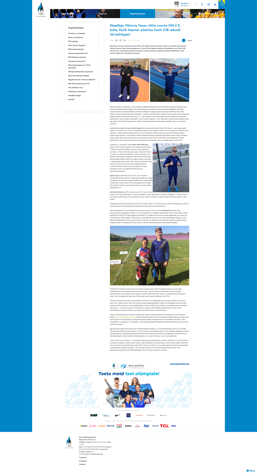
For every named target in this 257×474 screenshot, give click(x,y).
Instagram (83, 461)
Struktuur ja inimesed (76, 33)
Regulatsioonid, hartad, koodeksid (81, 79)
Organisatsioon (76, 27)
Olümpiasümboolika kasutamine (80, 71)
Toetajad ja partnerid (76, 61)
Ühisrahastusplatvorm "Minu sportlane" (79, 66)
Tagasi (189, 40)
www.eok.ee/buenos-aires (125, 317)
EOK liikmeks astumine (77, 57)
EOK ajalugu (73, 41)
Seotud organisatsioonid (77, 53)
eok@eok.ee (89, 452)
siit (101, 454)
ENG (195, 4)
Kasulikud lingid (74, 95)
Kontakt (71, 99)
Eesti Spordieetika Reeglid (78, 75)
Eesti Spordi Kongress (76, 45)
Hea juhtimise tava (75, 87)
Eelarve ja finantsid (75, 37)
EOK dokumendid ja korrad (78, 83)
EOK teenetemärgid (76, 49)
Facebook (83, 457)
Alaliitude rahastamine (77, 91)
